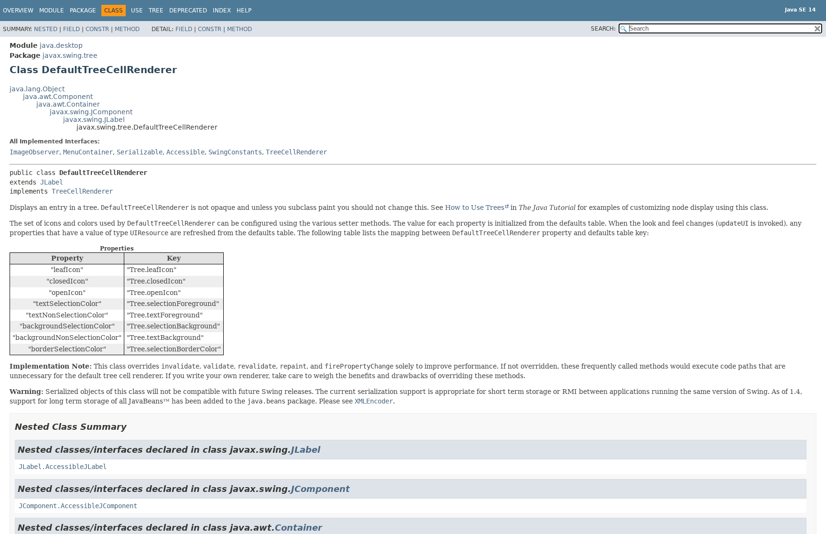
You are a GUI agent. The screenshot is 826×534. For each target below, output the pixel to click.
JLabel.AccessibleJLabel (63, 466)
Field (71, 29)
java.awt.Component (58, 96)
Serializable (140, 152)
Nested (45, 29)
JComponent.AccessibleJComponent (78, 506)
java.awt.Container (68, 104)
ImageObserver (34, 152)
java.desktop (61, 45)
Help (244, 10)
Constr (97, 29)
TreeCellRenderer (296, 152)
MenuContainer (88, 152)
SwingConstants (235, 152)
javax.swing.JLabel (94, 119)
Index (222, 10)
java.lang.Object (37, 89)
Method (127, 29)
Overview (18, 10)
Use (137, 10)
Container (298, 528)
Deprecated (188, 10)
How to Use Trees (474, 207)
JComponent (320, 489)
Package (83, 10)
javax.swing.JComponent (91, 112)
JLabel (51, 182)
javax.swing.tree (70, 55)
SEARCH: (603, 28)
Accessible (185, 152)
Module (51, 10)
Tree (156, 10)
